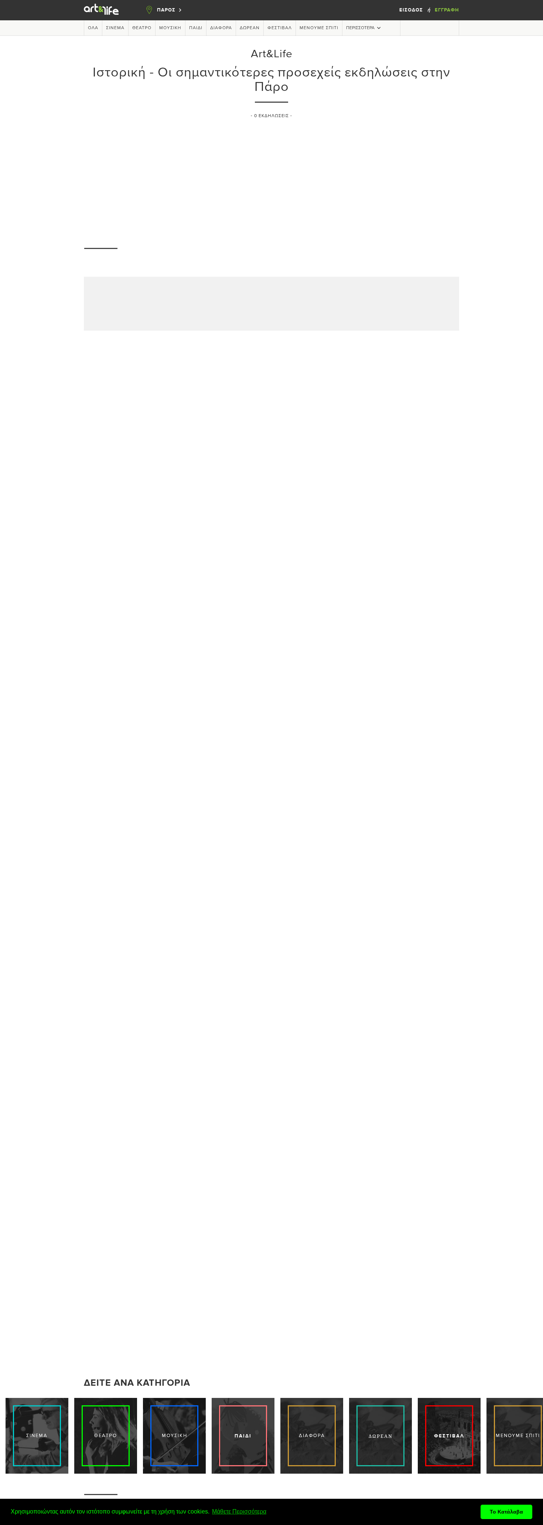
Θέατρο (141, 28)
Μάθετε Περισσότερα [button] (239, 1511)
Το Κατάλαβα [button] (506, 1512)
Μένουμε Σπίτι (319, 28)
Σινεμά (115, 28)
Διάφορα (221, 28)
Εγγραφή (447, 10)
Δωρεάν (250, 28)
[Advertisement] (271, 179)
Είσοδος (411, 10)
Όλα (93, 28)
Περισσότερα (360, 28)
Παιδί (195, 28)
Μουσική (170, 28)
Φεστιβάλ (279, 28)
